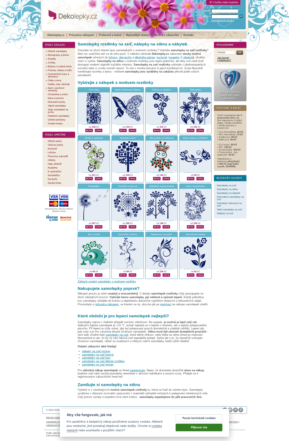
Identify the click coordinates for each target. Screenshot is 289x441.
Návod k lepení (54, 417)
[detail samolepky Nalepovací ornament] (157, 274)
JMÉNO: (207, 11)
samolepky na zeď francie (98, 354)
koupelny (174, 57)
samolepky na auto (56, 421)
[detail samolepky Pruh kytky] (89, 130)
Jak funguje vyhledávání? (224, 59)
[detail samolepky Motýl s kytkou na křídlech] (190, 178)
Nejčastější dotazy (138, 35)
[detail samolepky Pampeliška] (89, 226)
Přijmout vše (199, 427)
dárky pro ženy (230, 421)
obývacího (125, 57)
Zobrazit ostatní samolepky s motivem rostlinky (107, 281)
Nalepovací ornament (161, 234)
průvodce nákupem (107, 304)
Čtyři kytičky (195, 90)
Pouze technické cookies (199, 418)
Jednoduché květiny (195, 234)
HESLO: (207, 16)
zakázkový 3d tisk (55, 425)
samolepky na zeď (117, 334)
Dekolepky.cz (56, 35)
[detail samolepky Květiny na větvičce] (157, 130)
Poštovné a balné (110, 35)
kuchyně (162, 57)
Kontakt (188, 35)
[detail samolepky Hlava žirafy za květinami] (157, 178)
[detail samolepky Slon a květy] (89, 274)
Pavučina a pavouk (127, 186)
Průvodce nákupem (81, 35)
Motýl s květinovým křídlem (128, 90)
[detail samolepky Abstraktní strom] (123, 178)
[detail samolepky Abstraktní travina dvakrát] (157, 226)
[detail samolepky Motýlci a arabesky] (89, 178)
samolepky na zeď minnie (97, 364)
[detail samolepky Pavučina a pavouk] (123, 226)
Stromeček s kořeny (127, 234)
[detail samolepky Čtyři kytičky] (190, 130)
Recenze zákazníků (166, 35)
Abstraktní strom (128, 138)
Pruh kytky (94, 90)
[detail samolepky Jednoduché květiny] (190, 274)
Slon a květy (94, 234)
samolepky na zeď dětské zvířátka (103, 361)
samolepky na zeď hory (96, 357)
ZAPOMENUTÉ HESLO (222, 20)
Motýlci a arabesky (94, 138)
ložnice (113, 57)
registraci (165, 304)
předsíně (188, 57)
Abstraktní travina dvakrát (161, 186)
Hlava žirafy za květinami (161, 138)
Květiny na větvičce (161, 90)
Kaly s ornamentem (195, 186)
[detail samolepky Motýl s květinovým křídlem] (123, 130)
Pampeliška (93, 186)
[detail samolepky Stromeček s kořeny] (123, 274)
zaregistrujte (137, 370)
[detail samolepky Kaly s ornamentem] (190, 226)
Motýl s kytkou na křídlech (195, 138)
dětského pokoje (145, 57)
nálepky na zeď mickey (96, 351)
